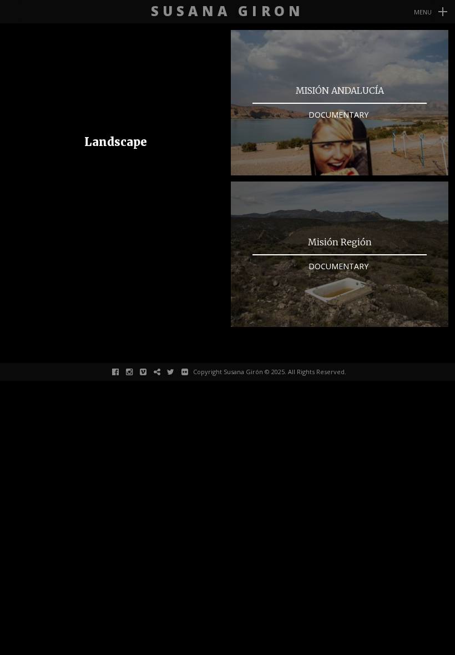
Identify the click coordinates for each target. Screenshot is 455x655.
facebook (121, 371)
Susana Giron (227, 11)
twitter (176, 371)
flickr (190, 371)
